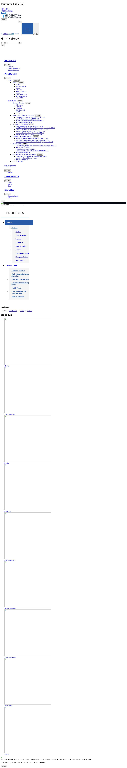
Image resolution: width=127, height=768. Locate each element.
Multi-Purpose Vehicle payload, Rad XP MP (29, 134)
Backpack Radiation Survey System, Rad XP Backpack (32, 129)
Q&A (10, 197)
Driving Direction (13, 70)
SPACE (10, 80)
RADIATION (12, 101)
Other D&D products (22, 159)
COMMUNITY (60, 53)
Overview (11, 66)
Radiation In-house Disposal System (26, 158)
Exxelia (18, 93)
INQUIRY (71, 53)
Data (9, 186)
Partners (29, 311)
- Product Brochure (17, 161)
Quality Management (14, 68)
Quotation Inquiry (13, 196)
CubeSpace (19, 89)
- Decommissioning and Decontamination (24, 154)
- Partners (14, 82)
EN (13, 34)
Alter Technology (21, 86)
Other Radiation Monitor (23, 152)
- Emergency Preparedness (20, 124)
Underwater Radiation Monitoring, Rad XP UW (30, 120)
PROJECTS (46, 53)
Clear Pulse (19, 108)
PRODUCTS (33, 53)
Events (10, 184)
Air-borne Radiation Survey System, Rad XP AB (30, 133)
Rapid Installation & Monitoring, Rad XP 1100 (29, 126)
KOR (4, 34)
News (10, 182)
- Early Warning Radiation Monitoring (23, 115)
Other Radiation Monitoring (24, 122)
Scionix (18, 111)
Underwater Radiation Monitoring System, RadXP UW (32, 138)
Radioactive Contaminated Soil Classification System (31, 156)
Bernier (18, 88)
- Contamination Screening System (22, 136)
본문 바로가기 (5, 9)
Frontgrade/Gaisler (21, 94)
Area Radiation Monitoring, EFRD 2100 (28, 119)
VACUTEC (19, 113)
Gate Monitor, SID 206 (22, 147)
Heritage (10, 172)
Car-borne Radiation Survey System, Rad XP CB (30, 131)
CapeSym (18, 106)
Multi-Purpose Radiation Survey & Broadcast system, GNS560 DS (35, 128)
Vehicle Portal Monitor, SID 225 (25, 149)
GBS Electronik (20, 110)
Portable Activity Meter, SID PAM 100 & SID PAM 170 (32, 151)
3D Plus (18, 84)
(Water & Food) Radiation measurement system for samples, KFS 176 (36, 146)
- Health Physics (16, 143)
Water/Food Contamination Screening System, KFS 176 (32, 140)
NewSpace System (21, 96)
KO (7, 34)
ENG (10, 34)
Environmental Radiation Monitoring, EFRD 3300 (30, 117)
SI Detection (19, 105)
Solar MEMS (19, 98)
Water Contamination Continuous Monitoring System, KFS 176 (34, 142)
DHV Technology (21, 91)
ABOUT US (20, 53)
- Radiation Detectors (18, 103)
